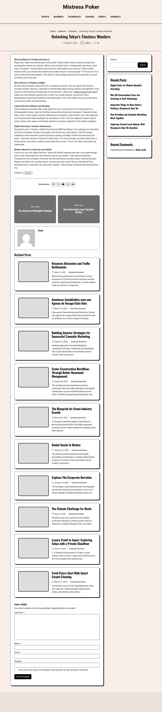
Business (58, 17)
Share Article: (43, 184)
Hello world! (141, 149)
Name (17, 643)
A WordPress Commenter (121, 150)
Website (17, 661)
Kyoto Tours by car (82, 92)
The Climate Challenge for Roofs (72, 508)
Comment (19, 612)
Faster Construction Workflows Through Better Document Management (70, 372)
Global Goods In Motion (66, 445)
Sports (45, 17)
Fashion (89, 17)
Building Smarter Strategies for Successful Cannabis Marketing (71, 334)
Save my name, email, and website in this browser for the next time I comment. (54, 670)
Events (102, 17)
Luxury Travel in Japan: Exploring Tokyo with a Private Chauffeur (72, 542)
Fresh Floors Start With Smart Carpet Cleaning (70, 575)
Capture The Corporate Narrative (72, 477)
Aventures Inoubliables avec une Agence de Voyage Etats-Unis (71, 301)
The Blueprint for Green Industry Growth (72, 410)
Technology (74, 17)
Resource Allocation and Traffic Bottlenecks (71, 265)
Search (113, 59)
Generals (115, 17)
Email (17, 652)
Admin (88, 43)
